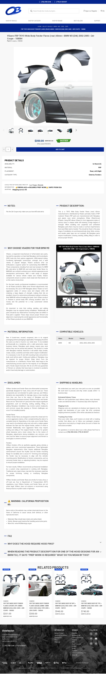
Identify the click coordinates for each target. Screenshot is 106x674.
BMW (60, 343)
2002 (81, 343)
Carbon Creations (77, 637)
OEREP (74, 646)
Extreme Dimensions (79, 653)
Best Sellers (78, 21)
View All (74, 655)
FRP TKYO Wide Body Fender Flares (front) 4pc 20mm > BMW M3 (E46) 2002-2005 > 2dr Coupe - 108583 (13, 606)
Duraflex (75, 633)
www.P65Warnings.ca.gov (23, 523)
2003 (85, 343)
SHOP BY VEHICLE (11, 21)
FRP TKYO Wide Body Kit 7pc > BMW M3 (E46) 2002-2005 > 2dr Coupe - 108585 (91, 605)
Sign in (87, 11)
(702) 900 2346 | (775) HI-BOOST (15, 646)
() (103, 11)
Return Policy (59, 633)
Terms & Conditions (61, 635)
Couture (74, 650)
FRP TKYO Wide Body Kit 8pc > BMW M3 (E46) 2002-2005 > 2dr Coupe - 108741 (65, 605)
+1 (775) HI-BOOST (63, 668)
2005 (93, 343)
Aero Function (76, 644)
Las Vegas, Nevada (36, 185)
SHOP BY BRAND (57, 21)
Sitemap (57, 642)
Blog (56, 640)
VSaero (11, 36)
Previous (4, 130)
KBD (73, 642)
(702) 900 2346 (46, 2)
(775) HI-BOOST (61, 2)
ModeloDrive (76, 635)
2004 (89, 343)
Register (94, 11)
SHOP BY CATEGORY (34, 21)
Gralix (74, 648)
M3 (70, 343)
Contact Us (58, 637)
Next (76, 130)
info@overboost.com (23, 668)
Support (97, 21)
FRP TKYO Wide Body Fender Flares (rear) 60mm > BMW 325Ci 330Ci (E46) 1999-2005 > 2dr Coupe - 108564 (39, 606)
